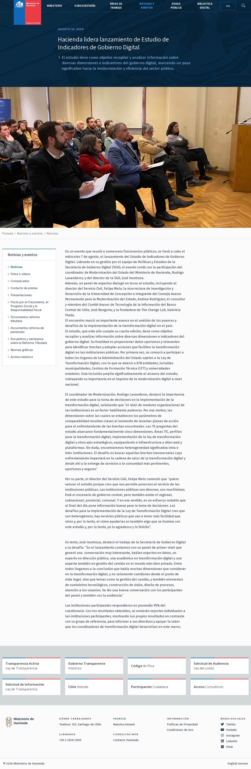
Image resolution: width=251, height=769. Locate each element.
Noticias (52, 233)
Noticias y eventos (30, 233)
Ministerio (54, 5)
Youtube (231, 730)
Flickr (229, 747)
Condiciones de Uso (180, 730)
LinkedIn (231, 741)
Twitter (231, 724)
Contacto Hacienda (125, 740)
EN (228, 6)
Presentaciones (21, 295)
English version (237, 763)
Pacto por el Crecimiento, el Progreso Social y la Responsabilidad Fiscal (29, 306)
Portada (7, 233)
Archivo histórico (22, 357)
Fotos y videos (20, 274)
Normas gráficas (22, 350)
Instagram (233, 735)
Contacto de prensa (24, 288)
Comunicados (20, 281)
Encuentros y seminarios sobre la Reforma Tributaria (29, 341)
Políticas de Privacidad (182, 724)
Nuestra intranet (124, 724)
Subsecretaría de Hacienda (84, 5)
